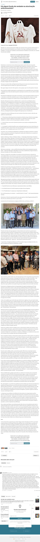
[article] (20, 502)
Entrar (37, 1)
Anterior (4, 455)
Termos (24, 537)
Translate (3, 4)
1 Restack (12, 448)
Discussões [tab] (13, 496)
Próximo (35, 455)
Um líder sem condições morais (8, 499)
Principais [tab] (3, 496)
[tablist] (6, 463)
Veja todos (4, 521)
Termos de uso (26, 520)
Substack (16, 540)
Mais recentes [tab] (8, 496)
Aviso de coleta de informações (22, 521)
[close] (30, 505)
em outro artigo (27, 309)
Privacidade (21, 537)
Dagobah (10, 45)
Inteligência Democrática (7, 12)
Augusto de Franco (8, 510)
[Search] (38, 496)
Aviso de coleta (28, 537)
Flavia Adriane (4, 472)
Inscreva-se (33, 1)
